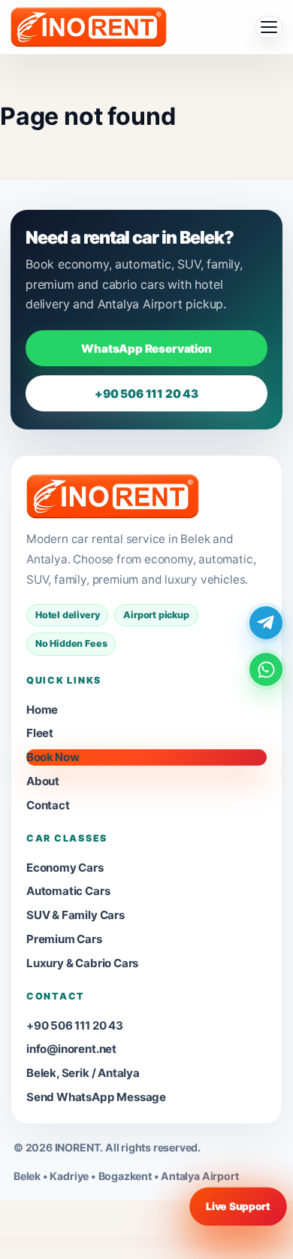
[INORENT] (112, 496)
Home (42, 709)
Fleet (39, 733)
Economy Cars (65, 867)
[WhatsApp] (265, 669)
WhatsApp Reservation (146, 348)
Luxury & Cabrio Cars (82, 963)
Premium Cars (64, 939)
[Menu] (268, 27)
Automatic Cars (68, 891)
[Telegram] (265, 622)
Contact (48, 805)
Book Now (53, 757)
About (42, 781)
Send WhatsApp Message (96, 1097)
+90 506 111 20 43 (146, 394)
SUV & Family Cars (75, 915)
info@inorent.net (71, 1049)
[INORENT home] (89, 27)
